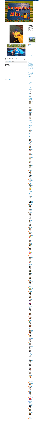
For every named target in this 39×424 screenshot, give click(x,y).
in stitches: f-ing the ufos (32, 360)
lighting (32, 64)
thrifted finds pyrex (29, 72)
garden (32, 60)
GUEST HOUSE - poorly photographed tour (32, 185)
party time (31, 67)
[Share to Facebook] (13, 61)
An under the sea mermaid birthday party (30, 82)
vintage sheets (31, 73)
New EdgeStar (30, 178)
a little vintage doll (30, 112)
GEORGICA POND (30, 168)
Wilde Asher (30, 417)
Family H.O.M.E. (30, 371)
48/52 (29, 86)
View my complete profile (30, 45)
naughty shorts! (30, 386)
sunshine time (30, 280)
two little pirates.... (30, 227)
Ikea (31, 63)
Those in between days (32, 130)
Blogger (21, 422)
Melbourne (32, 65)
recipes (30, 68)
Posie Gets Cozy (30, 125)
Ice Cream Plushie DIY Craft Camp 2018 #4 (32, 158)
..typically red (30, 342)
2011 (29, 96)
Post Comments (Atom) (9, 79)
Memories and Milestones (30, 87)
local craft (29, 65)
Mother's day (31, 66)
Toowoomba (32, 72)
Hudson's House (30, 382)
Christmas (31, 57)
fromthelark (30, 284)
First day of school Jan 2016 (32, 205)
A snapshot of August (32, 335)
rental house (29, 69)
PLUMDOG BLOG (30, 179)
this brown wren (30, 291)
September (30, 89)
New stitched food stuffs (32, 113)
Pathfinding (32, 220)
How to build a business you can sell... (32, 197)
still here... (29, 127)
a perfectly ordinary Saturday (32, 102)
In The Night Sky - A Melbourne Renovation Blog (31, 307)
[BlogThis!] (12, 61)
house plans (30, 63)
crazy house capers (30, 408)
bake (31, 54)
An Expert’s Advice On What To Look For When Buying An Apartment (30, 99)
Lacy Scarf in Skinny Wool (32, 149)
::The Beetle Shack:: (30, 183)
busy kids (32, 56)
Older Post (26, 78)
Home (16, 78)
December (30, 77)
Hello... (31, 187)
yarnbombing (31, 74)
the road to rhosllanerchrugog (32, 321)
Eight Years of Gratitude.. (32, 240)
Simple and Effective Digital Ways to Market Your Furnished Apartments (31, 137)
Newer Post (6, 78)
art (30, 54)
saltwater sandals (29, 70)
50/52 (29, 81)
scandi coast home (30, 418)
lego (31, 64)
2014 (29, 76)
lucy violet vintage (30, 212)
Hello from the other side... (32, 266)
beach (32, 54)
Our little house (30, 204)
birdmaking (29, 56)
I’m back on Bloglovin (30, 122)
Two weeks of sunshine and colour (31, 80)
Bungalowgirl (30, 44)
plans (32, 67)
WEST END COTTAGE (31, 363)
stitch (30, 71)
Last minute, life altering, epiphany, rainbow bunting (31, 85)
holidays (29, 62)
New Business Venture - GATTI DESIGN (32, 355)
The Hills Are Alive (30, 255)
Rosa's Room (30, 391)
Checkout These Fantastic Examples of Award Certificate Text (31, 194)
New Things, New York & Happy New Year (32, 369)
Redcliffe (32, 68)
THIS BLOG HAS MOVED (31, 381)
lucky (30, 65)
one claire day (30, 164)
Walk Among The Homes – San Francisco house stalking (31, 134)
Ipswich (32, 63)
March (29, 93)
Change (32, 269)
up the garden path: (30, 320)
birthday (30, 56)
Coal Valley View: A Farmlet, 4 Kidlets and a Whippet (31, 265)
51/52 (29, 79)
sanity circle (32, 70)
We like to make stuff (30, 334)
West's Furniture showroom (32, 248)
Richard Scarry (32, 69)
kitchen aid (29, 64)
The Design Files (30, 98)
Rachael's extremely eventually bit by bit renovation (30, 402)
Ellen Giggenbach (30, 170)
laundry (30, 64)
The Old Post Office (30, 287)
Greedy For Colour (30, 231)
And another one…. (30, 286)
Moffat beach (29, 66)
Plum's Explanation (32, 180)
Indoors (32, 295)
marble (31, 65)
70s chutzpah (30, 247)
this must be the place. (32, 175)
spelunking (29, 71)
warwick (29, 74)
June (29, 91)
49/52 (29, 83)
